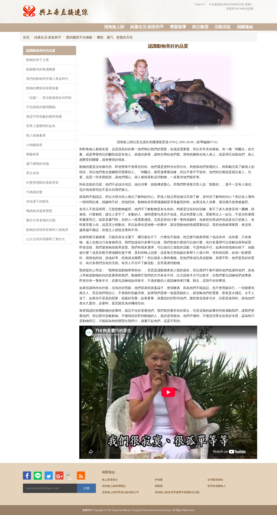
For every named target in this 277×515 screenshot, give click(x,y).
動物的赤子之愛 (37, 60)
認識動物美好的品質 (40, 50)
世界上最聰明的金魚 (40, 126)
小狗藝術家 (34, 145)
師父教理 (200, 26)
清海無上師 (114, 26)
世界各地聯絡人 (216, 486)
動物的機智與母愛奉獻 (42, 88)
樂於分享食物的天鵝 (40, 220)
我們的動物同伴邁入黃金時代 (47, 78)
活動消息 (223, 26)
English (199, 4)
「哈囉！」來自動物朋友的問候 (49, 97)
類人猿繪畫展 (36, 135)
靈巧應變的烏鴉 (37, 163)
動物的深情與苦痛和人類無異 (47, 229)
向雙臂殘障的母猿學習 (42, 182)
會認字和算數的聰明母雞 (44, 116)
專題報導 (178, 26)
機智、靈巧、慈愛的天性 (115, 37)
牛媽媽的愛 (34, 192)
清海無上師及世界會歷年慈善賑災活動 (177, 492)
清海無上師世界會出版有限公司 (120, 492)
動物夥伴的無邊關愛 (40, 69)
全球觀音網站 (215, 479)
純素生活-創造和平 (47, 37)
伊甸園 (159, 479)
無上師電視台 (110, 479)
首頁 (26, 37)
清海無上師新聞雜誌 (114, 486)
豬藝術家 (32, 154)
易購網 (159, 486)
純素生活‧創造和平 (147, 26)
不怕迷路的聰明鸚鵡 (40, 107)
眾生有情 (32, 173)
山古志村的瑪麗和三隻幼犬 (45, 239)
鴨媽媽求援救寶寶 (39, 211)
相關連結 (245, 26)
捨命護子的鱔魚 (37, 201)
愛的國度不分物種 (79, 37)
